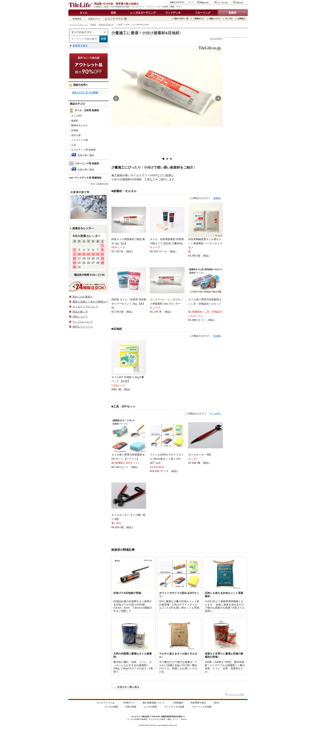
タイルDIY (76, 115)
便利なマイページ (82, 326)
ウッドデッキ (173, 12)
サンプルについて (82, 321)
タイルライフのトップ (78, 25)
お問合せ (241, 19)
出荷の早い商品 (85, 155)
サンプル (229, 19)
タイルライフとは (105, 702)
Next (218, 98)
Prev (116, 98)
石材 (113, 12)
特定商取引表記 (198, 702)
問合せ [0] (204, 2)
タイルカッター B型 (199, 454)
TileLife (184, 719)
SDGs (216, 702)
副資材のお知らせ (106, 25)
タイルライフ (136, 716)
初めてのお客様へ (82, 296)
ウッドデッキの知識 (174, 706)
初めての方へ (179, 19)
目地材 (74, 130)
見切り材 (76, 135)
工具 (73, 145)
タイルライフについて (85, 306)
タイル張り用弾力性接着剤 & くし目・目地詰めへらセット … (204, 303)
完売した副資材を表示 (99, 184)
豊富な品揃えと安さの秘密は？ (90, 301)
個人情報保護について (154, 702)
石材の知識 (130, 706)
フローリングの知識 (201, 706)
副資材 (232, 12)
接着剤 (74, 120)
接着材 (217, 198)
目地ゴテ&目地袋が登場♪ (127, 592)
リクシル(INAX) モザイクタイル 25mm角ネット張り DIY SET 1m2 (167, 458)
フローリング (202, 12)
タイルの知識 (111, 706)
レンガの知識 (150, 706)
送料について (214, 19)
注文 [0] (239, 2)
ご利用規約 (177, 702)
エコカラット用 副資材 (83, 149)
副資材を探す (80, 45)
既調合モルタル (79, 125)
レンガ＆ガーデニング (143, 12)
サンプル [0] (222, 2)
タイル (83, 12)
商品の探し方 (80, 311)
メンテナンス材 (79, 140)
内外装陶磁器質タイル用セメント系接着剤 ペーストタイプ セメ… (205, 243)
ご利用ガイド (198, 19)
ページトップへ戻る (235, 694)
